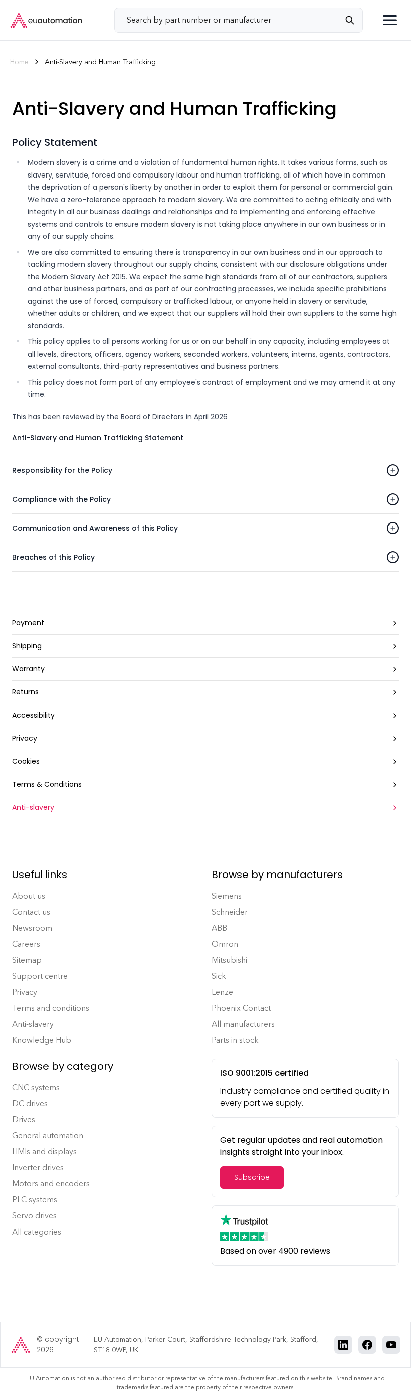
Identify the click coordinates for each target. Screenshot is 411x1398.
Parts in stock (235, 1040)
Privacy (24, 992)
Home (19, 62)
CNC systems (36, 1087)
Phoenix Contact (241, 1008)
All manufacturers (243, 1024)
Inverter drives (38, 1167)
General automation (47, 1135)
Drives (23, 1119)
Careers (26, 944)
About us (28, 896)
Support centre (40, 976)
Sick (219, 976)
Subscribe (252, 1177)
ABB (219, 928)
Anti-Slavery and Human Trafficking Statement (97, 438)
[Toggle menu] (390, 20)
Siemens (227, 896)
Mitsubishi (229, 960)
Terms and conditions (50, 1008)
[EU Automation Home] (46, 20)
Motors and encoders (51, 1183)
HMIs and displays (44, 1151)
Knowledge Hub (41, 1040)
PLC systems (34, 1199)
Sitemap (27, 960)
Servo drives (34, 1215)
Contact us (31, 912)
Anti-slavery (33, 1024)
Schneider (230, 912)
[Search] (354, 20)
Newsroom (32, 928)
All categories (36, 1232)
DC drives (30, 1103)
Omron (225, 944)
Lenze (222, 992)
